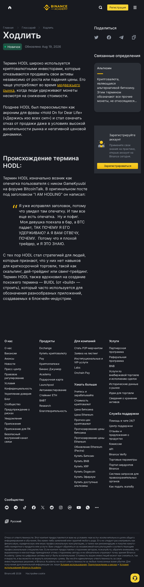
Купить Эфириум (84, 476)
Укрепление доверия (17, 393)
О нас (8, 348)
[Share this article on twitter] (96, 37)
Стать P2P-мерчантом (88, 348)
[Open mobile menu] (135, 7)
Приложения (12, 423)
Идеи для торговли (121, 393)
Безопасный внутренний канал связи (16, 437)
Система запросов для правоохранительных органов (124, 477)
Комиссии (115, 443)
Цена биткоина (83, 409)
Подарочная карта (51, 379)
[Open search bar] (99, 7)
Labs (77, 367)
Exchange (45, 348)
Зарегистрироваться (117, 165)
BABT (42, 400)
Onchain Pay (82, 372)
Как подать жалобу (121, 486)
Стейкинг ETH (48, 395)
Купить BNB (81, 461)
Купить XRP (81, 466)
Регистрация (118, 7)
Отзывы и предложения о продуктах (119, 434)
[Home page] (56, 7)
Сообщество (12, 404)
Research (45, 405)
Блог (7, 398)
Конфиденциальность (18, 388)
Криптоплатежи (49, 363)
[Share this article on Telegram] (121, 37)
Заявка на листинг (86, 353)
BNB (112, 366)
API (111, 449)
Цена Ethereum (83, 414)
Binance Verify (118, 454)
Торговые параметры (123, 459)
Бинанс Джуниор (50, 369)
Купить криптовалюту (53, 353)
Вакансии (10, 353)
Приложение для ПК (17, 428)
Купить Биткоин (84, 455)
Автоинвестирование (52, 390)
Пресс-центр (12, 369)
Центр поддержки (121, 425)
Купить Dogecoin (84, 471)
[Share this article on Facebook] (109, 37)
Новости (9, 363)
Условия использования (73, 564)
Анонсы (9, 358)
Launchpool (46, 384)
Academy (45, 374)
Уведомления (13, 418)
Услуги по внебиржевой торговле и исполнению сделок (124, 375)
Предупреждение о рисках (102, 564)
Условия (9, 383)
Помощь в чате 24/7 (122, 420)
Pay (41, 358)
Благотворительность (53, 410)
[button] (135, 7)
